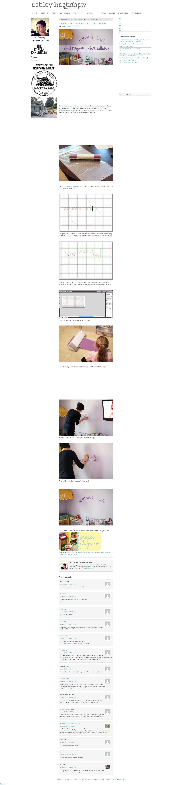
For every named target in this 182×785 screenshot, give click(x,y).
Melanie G (63, 678)
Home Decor (70, 553)
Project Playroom (88, 553)
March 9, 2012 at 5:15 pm (67, 742)
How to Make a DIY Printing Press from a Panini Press (135, 53)
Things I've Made (105, 553)
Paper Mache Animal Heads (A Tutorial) (131, 56)
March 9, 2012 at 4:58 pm (67, 726)
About (121, 51)
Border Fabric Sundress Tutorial (129, 62)
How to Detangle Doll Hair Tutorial (129, 49)
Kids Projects (78, 553)
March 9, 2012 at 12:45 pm (68, 697)
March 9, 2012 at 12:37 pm (68, 669)
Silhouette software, (73, 186)
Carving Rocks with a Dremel (127, 60)
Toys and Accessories (65, 554)
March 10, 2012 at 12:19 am (68, 755)
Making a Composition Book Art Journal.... (131, 44)
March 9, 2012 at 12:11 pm (68, 624)
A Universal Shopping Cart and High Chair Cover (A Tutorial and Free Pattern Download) (134, 40)
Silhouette (97, 553)
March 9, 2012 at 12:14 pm (68, 653)
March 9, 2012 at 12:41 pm (68, 681)
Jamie (61, 621)
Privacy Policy (120, 779)
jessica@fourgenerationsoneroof (70, 723)
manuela (62, 636)
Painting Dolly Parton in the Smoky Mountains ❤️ (133, 58)
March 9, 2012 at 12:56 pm (68, 596)
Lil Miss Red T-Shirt (65, 709)
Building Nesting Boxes (126, 46)
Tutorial (74, 554)
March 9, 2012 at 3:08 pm (67, 712)
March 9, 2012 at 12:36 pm (68, 584)
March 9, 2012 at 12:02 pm (68, 612)
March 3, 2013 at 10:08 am (68, 767)
